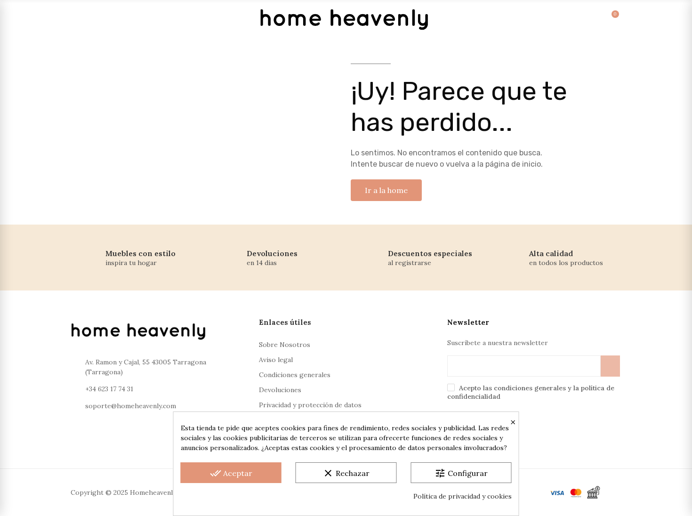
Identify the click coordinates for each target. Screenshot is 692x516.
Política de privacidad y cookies (462, 496)
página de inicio (513, 164)
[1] (610, 366)
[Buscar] (546, 19)
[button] (386, 190)
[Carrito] (604, 19)
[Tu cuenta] (566, 19)
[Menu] (81, 19)
